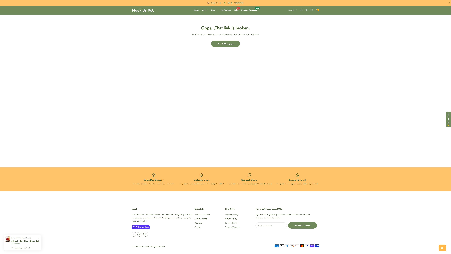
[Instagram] (139, 234)
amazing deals (195, 184)
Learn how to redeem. (272, 218)
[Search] (301, 10)
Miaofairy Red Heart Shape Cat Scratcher (25, 242)
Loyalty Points (201, 219)
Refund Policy (231, 219)
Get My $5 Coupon (302, 225)
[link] (38, 238)
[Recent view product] (311, 10)
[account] (306, 10)
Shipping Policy (231, 214)
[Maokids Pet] (143, 10)
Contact (198, 227)
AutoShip (198, 223)
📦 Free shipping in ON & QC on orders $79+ (225, 3)
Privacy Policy (231, 223)
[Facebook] (134, 234)
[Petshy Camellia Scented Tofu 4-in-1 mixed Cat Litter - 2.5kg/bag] (7, 241)
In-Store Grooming (202, 214)
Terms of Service (232, 227)
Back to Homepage (226, 43)
